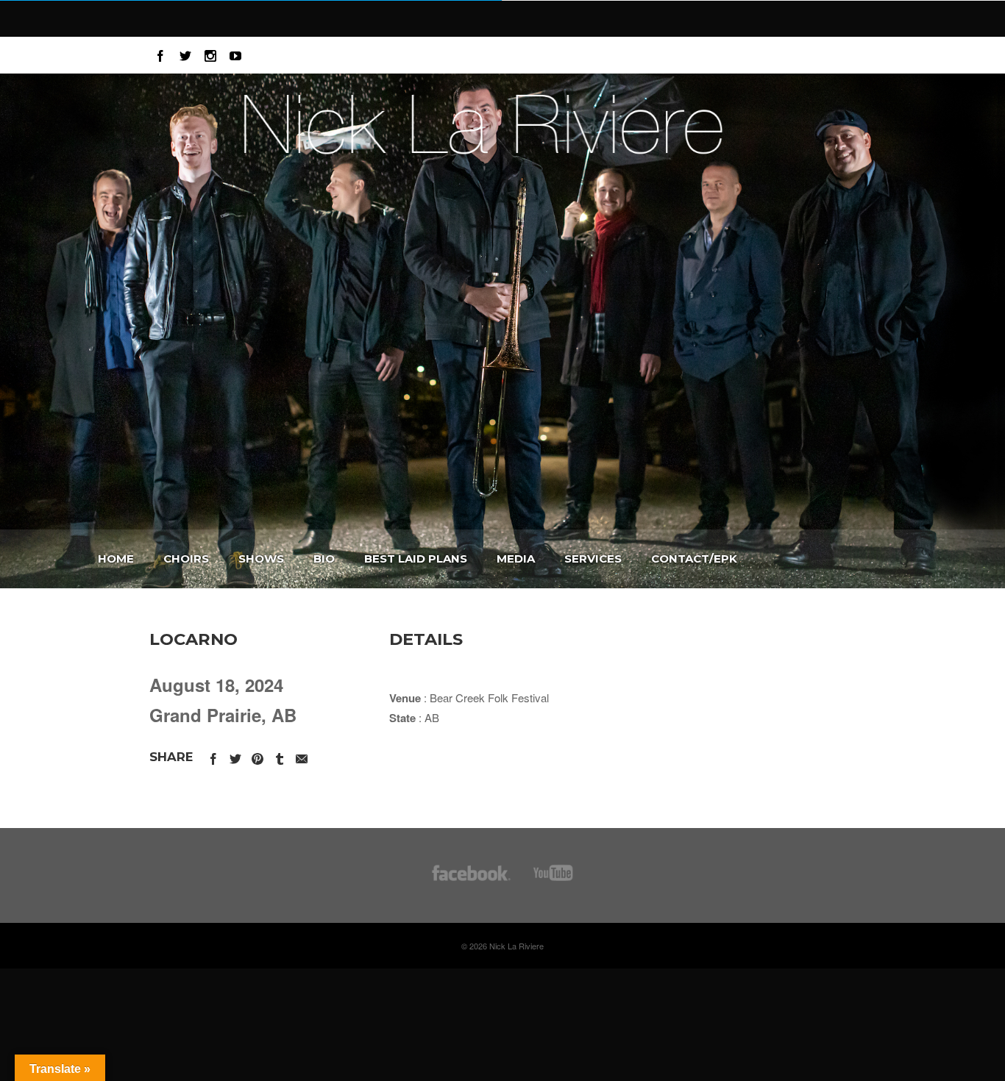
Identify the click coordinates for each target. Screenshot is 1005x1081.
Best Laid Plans (415, 559)
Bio (324, 559)
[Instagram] (210, 53)
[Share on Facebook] (213, 756)
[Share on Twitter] (235, 756)
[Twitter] (185, 53)
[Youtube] (235, 53)
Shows (261, 559)
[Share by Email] (302, 756)
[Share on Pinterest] (257, 756)
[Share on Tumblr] (279, 756)
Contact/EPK (694, 559)
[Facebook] (160, 53)
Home (116, 559)
